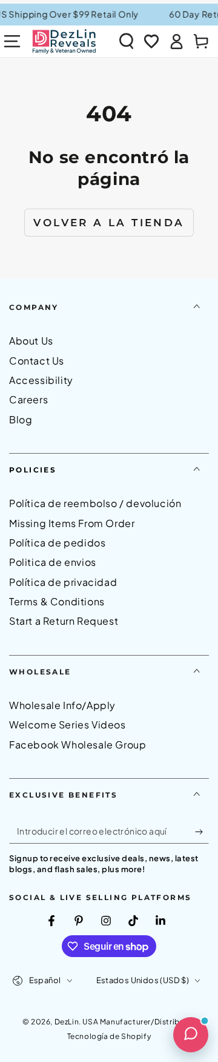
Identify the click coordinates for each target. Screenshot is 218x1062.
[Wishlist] (151, 41)
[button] (126, 41)
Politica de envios (52, 562)
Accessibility (41, 380)
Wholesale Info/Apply (62, 705)
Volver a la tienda (108, 223)
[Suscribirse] (202, 831)
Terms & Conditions (57, 601)
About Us (31, 340)
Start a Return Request (63, 620)
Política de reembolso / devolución (95, 503)
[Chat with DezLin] (190, 1034)
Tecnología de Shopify (109, 1036)
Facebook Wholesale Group (77, 744)
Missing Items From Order (71, 523)
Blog (20, 419)
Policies (32, 469)
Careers (28, 399)
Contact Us (36, 360)
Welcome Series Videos (67, 724)
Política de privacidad (63, 582)
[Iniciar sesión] (176, 41)
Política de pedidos (57, 542)
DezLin (66, 1021)
